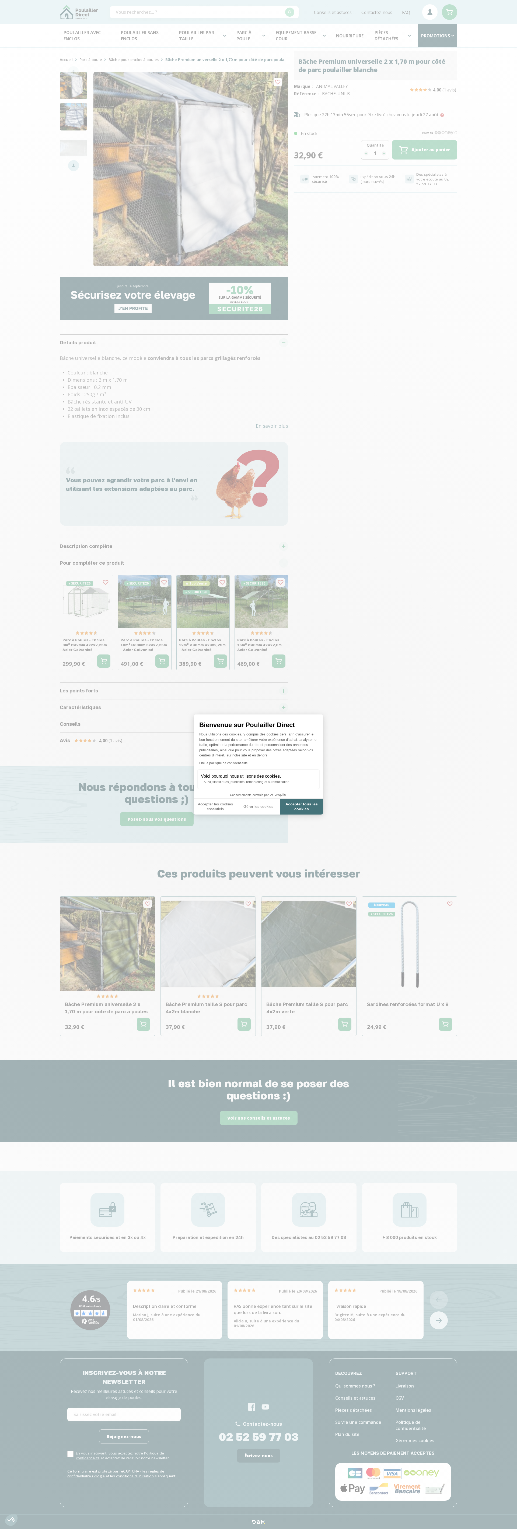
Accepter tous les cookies (301, 806)
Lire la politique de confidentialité (223, 763)
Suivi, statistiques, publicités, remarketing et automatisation (246, 782)
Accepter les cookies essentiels (215, 806)
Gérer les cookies (258, 806)
